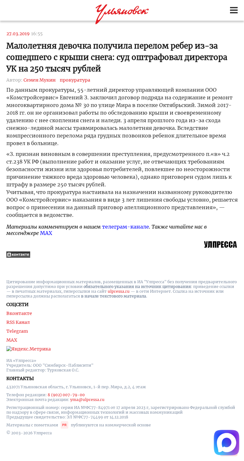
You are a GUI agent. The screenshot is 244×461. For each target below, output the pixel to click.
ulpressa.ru (119, 291)
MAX (46, 233)
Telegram (17, 331)
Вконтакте (19, 313)
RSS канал (18, 322)
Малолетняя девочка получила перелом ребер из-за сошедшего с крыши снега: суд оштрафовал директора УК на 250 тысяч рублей (116, 57)
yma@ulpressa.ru (87, 399)
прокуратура (75, 80)
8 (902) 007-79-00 (66, 394)
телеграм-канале (125, 227)
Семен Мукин (40, 80)
